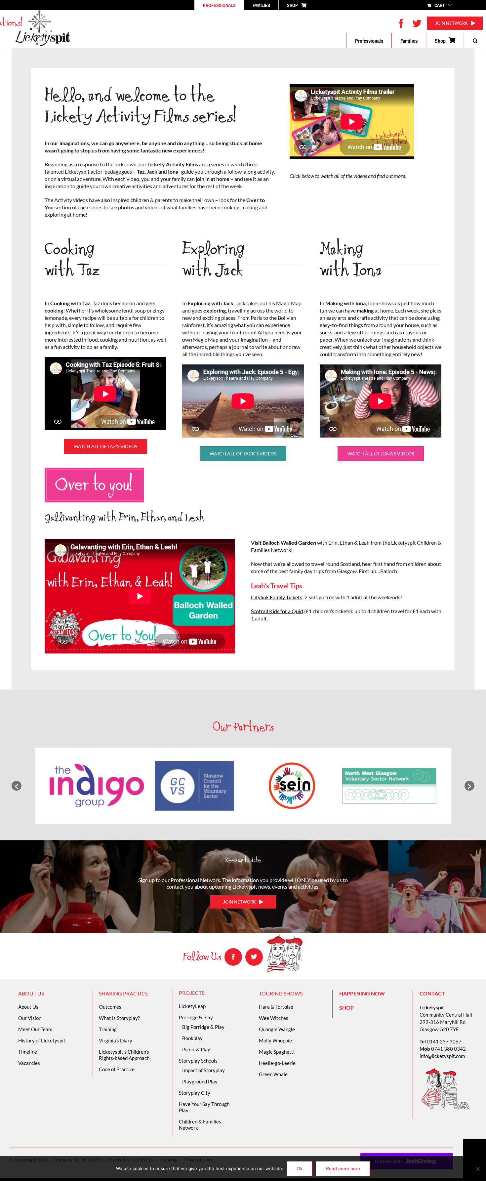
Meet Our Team (35, 1029)
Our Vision (29, 1018)
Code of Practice (117, 1069)
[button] (475, 40)
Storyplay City (194, 1093)
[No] (477, 1168)
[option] (97, 785)
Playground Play (200, 1081)
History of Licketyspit (41, 1040)
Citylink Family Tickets (276, 597)
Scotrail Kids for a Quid (277, 611)
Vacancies (29, 1063)
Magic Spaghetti (277, 1052)
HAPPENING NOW (362, 993)
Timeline (27, 1052)
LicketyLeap (192, 1006)
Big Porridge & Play (203, 1027)
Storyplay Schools (198, 1061)
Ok (300, 1168)
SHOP (346, 1007)
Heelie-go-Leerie (277, 1063)
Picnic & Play (196, 1049)
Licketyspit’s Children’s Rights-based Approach (124, 1055)
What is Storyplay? (119, 1018)
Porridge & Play (196, 1017)
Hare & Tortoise (276, 1007)
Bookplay (192, 1038)
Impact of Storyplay (203, 1070)
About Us (28, 1007)
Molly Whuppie (275, 1040)
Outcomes (110, 1007)
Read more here (343, 1168)
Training (108, 1029)
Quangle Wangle (277, 1029)
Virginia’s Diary (115, 1040)
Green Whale (273, 1074)
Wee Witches (273, 1018)
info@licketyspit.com (442, 1056)
